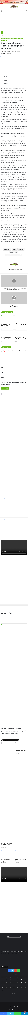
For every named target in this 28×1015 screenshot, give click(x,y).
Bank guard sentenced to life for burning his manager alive (7, 324)
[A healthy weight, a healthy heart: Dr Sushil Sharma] (21, 332)
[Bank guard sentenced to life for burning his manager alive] (7, 318)
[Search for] (26, 11)
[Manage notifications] (25, 1012)
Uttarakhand (4, 40)
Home (3, 35)
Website (2, 377)
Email (2, 372)
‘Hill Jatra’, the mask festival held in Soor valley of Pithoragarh (7, 339)
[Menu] (1, 11)
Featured (9, 38)
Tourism (20, 38)
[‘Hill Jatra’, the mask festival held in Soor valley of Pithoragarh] (7, 332)
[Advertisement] (14, 23)
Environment (8, 35)
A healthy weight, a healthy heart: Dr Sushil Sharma (20, 339)
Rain (15, 249)
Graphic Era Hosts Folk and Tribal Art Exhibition (20, 323)
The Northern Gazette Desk (14, 269)
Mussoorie (7, 249)
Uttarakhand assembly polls (14, 255)
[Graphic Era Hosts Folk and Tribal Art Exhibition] (21, 318)
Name (2, 367)
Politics (17, 38)
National (13, 38)
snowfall (21, 249)
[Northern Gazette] (14, 7)
